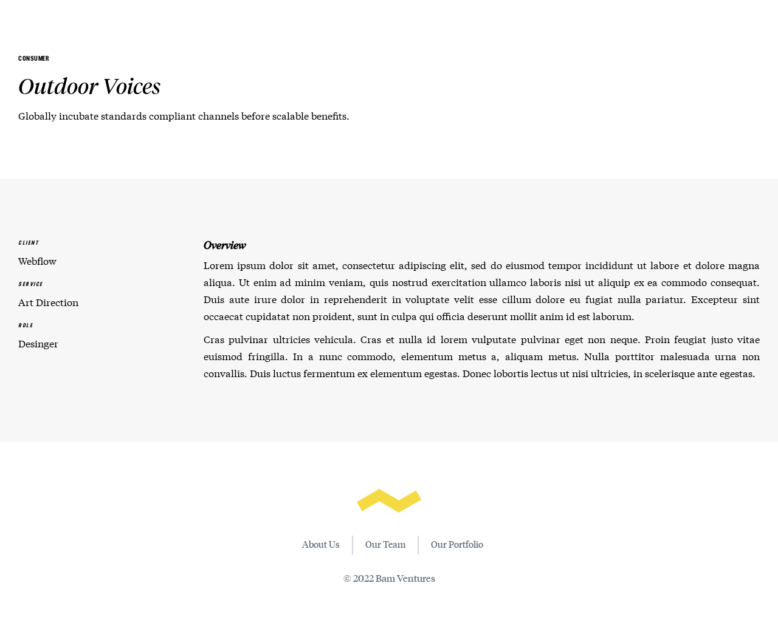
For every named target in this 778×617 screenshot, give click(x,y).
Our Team (385, 544)
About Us (321, 544)
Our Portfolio (457, 544)
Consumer (33, 58)
